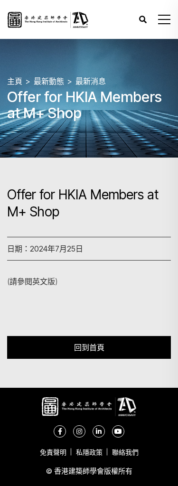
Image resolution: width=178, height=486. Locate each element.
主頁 (14, 81)
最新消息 (90, 81)
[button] (164, 19)
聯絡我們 (125, 452)
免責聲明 (53, 452)
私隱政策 (89, 452)
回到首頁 (89, 347)
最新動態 (49, 81)
